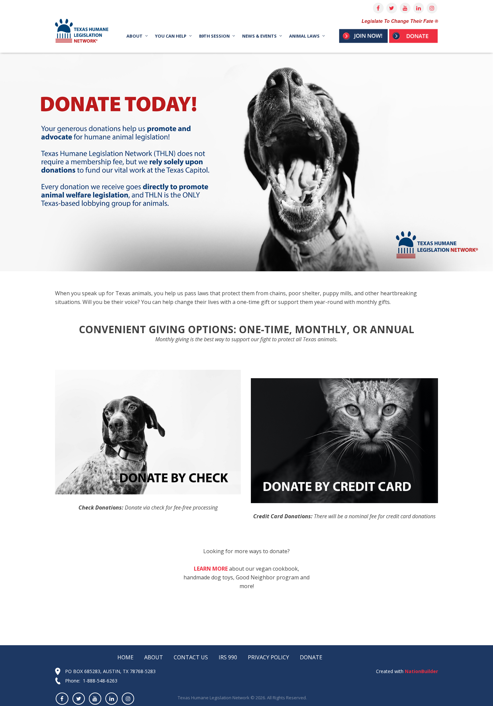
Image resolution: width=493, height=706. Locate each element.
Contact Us (191, 657)
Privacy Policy (268, 657)
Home (125, 657)
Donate (311, 657)
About (153, 657)
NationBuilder (420, 671)
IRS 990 (228, 657)
